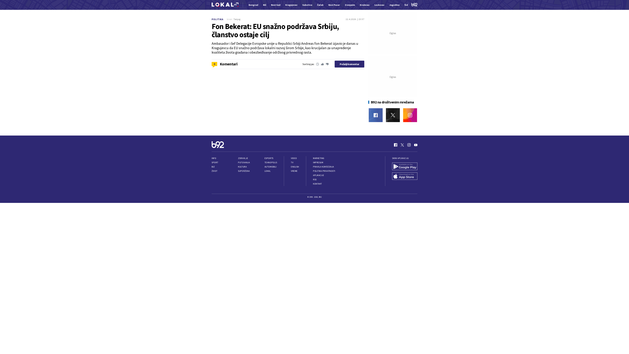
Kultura (242, 166)
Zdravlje (243, 158)
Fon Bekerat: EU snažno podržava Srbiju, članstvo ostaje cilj (275, 30)
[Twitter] (393, 115)
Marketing (318, 158)
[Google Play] (404, 167)
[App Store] (404, 176)
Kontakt (317, 183)
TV (292, 162)
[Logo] (225, 5)
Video (294, 158)
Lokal (268, 171)
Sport (215, 162)
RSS (315, 179)
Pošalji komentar (349, 64)
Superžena (244, 171)
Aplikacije (318, 175)
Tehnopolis (271, 162)
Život (215, 171)
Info (214, 158)
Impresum (318, 162)
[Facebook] (376, 115)
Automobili (270, 166)
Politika (217, 19)
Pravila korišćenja (323, 166)
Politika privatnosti (324, 171)
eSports (269, 158)
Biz (213, 166)
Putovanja (244, 162)
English (295, 166)
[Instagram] (410, 115)
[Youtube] (415, 145)
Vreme (294, 171)
